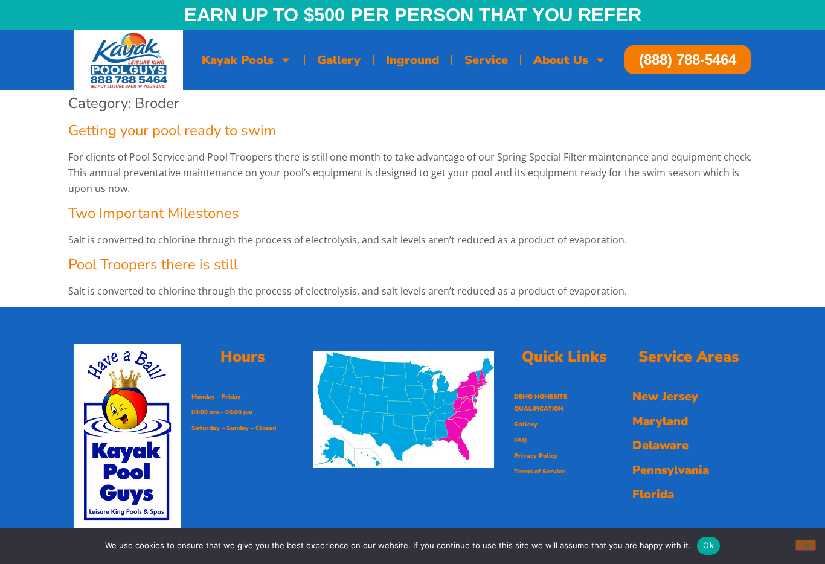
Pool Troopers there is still (153, 264)
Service (486, 60)
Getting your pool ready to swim (172, 130)
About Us (560, 60)
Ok (708, 545)
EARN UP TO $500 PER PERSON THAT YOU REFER (412, 14)
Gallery (339, 60)
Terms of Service (539, 471)
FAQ (520, 440)
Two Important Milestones (153, 213)
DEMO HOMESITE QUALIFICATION (540, 403)
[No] (805, 545)
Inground (412, 60)
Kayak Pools (238, 60)
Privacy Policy (535, 456)
